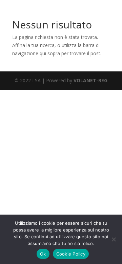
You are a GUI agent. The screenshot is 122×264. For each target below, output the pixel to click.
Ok (43, 254)
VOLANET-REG (90, 80)
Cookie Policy (70, 254)
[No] (113, 239)
